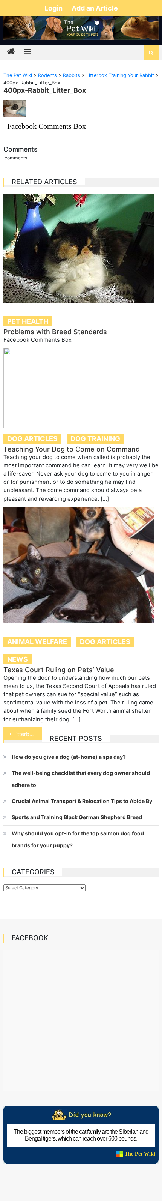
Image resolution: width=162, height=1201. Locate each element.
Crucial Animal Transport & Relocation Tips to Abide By (82, 801)
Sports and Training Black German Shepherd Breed (77, 817)
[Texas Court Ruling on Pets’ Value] (81, 565)
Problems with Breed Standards (55, 332)
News (17, 659)
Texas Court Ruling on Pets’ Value (58, 670)
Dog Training (95, 439)
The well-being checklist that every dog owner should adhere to (81, 779)
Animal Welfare (37, 642)
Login (54, 8)
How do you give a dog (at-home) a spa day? (69, 757)
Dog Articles (32, 439)
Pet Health (27, 321)
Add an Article (95, 8)
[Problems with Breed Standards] (81, 248)
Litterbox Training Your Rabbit (27, 734)
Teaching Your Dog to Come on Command (71, 449)
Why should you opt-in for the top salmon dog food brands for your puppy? (78, 839)
